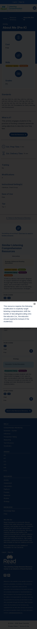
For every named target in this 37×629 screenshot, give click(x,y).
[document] (18, 314)
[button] (34, 304)
